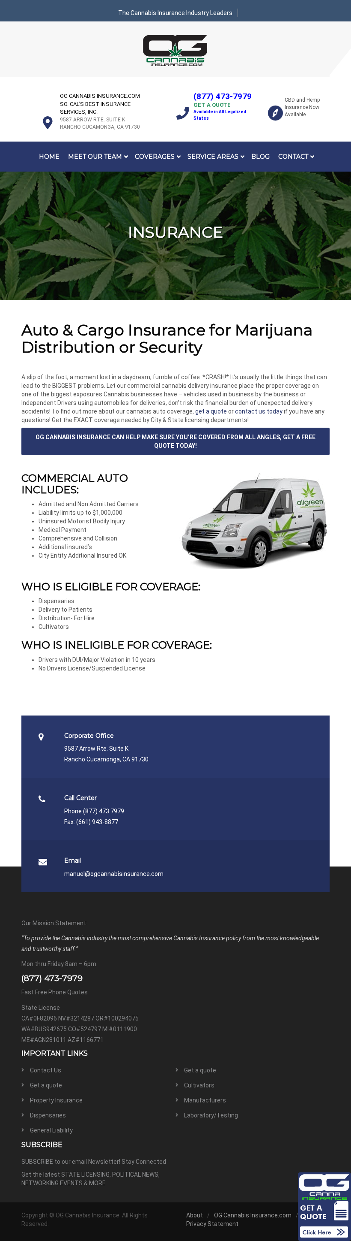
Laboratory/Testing (211, 1115)
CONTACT (293, 156)
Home (49, 156)
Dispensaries (48, 1115)
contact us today (259, 411)
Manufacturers (205, 1100)
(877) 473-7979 (222, 96)
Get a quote (200, 1070)
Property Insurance (56, 1100)
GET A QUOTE (212, 105)
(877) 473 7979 (103, 811)
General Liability (51, 1130)
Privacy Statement (212, 1223)
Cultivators (199, 1085)
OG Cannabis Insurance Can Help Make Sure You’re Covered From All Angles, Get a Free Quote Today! (175, 441)
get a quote (211, 411)
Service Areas (212, 156)
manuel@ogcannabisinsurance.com (114, 873)
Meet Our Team (95, 156)
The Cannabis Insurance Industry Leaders (175, 12)
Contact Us (45, 1070)
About (194, 1215)
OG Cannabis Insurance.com (253, 1215)
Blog (260, 156)
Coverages (155, 156)
